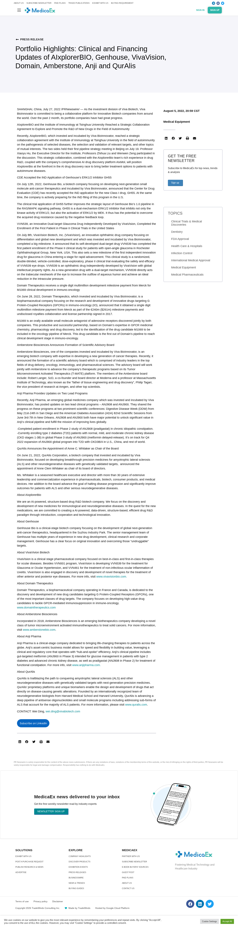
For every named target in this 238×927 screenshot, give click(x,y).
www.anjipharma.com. (86, 665)
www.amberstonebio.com (39, 629)
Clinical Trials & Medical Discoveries (186, 223)
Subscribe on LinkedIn (33, 723)
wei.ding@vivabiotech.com (63, 711)
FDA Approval (180, 239)
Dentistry (177, 231)
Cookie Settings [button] (209, 921)
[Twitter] (222, 3)
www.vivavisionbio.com (111, 576)
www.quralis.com (136, 704)
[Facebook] (218, 3)
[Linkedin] (213, 3)
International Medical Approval (190, 260)
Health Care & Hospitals (186, 246)
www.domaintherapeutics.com (36, 607)
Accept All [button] (227, 921)
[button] (19, 10)
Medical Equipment (176, 121)
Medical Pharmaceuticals (187, 274)
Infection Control (181, 253)
